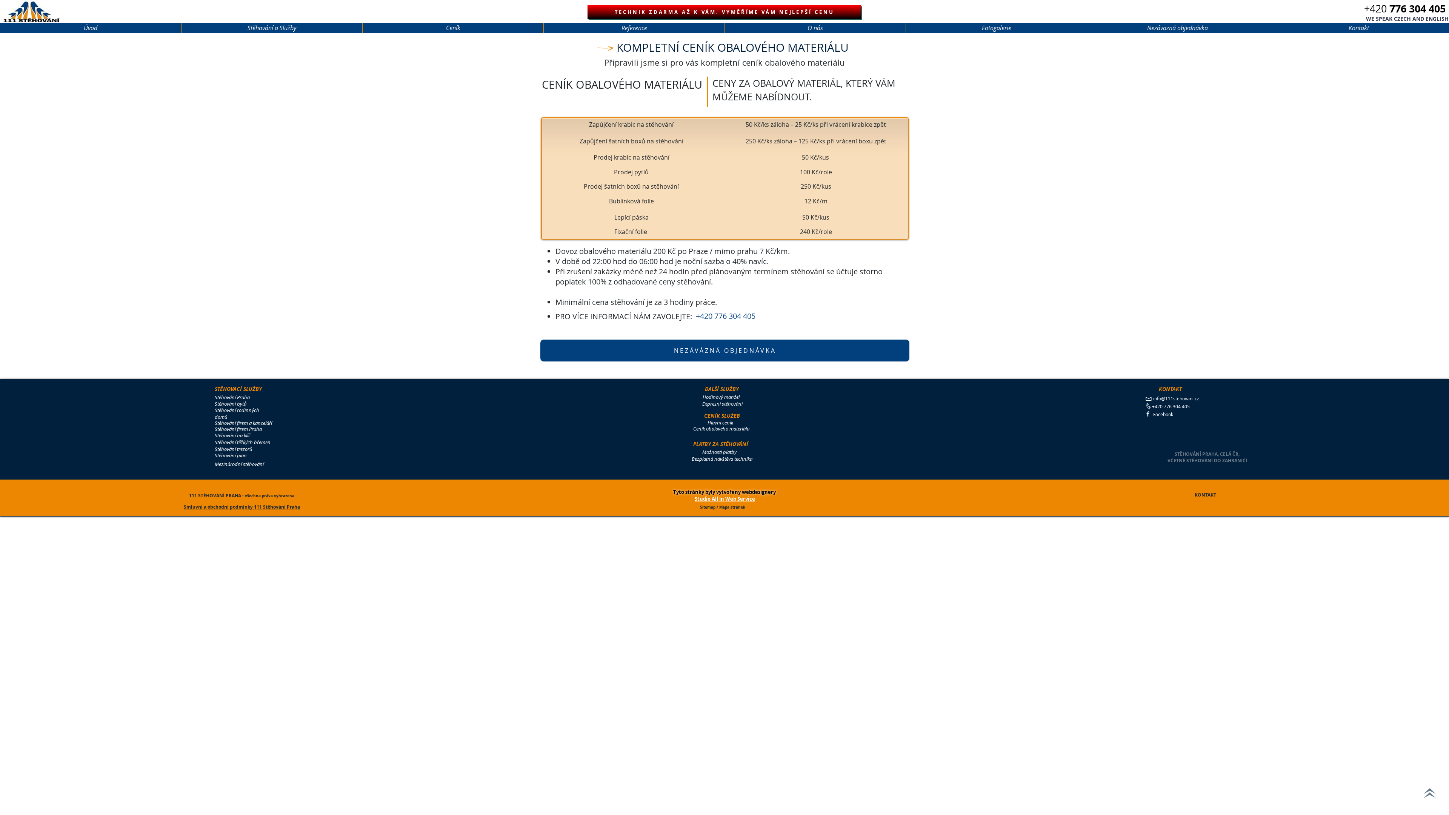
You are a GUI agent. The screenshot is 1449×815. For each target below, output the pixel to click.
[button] (1407, 19)
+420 (1405, 8)
